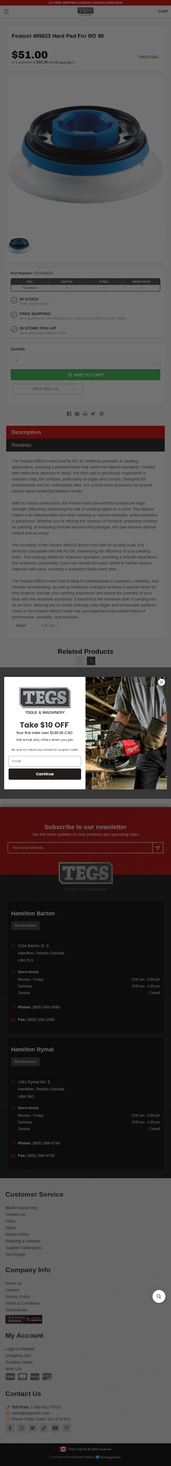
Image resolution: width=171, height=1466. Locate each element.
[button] (159, 1296)
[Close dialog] (161, 682)
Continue (45, 773)
